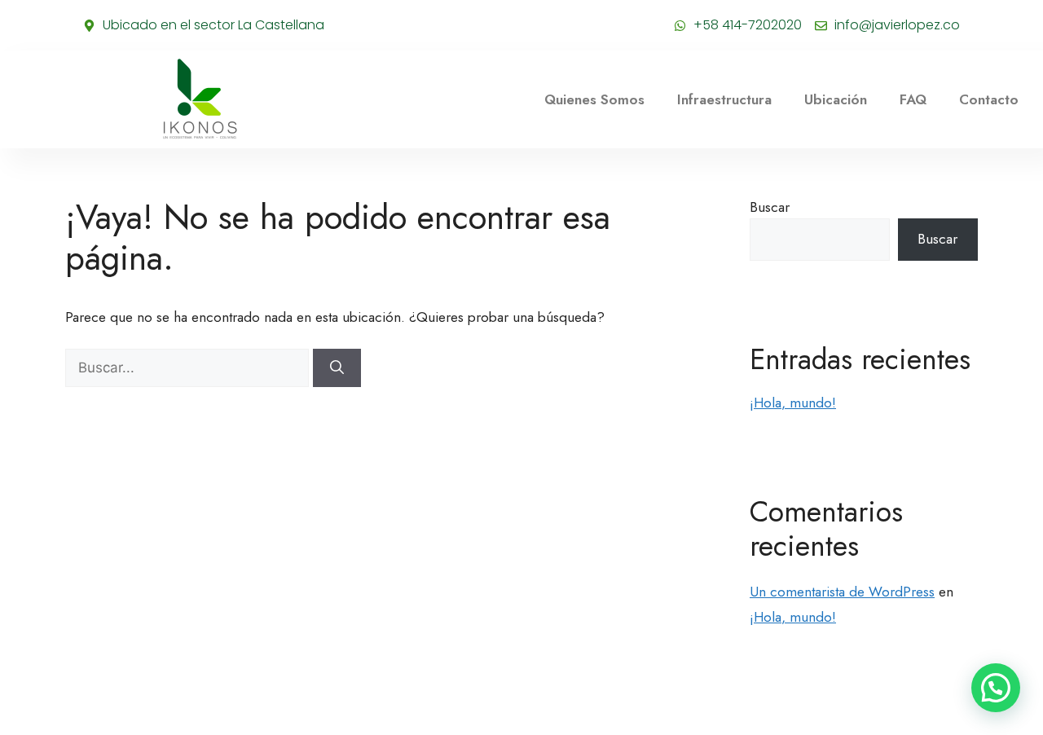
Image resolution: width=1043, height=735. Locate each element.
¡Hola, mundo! (793, 402)
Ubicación (835, 99)
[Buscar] (337, 368)
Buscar (770, 207)
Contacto (989, 99)
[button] (995, 687)
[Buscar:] (189, 367)
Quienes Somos (594, 99)
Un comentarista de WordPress (842, 591)
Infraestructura (724, 99)
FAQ (913, 99)
